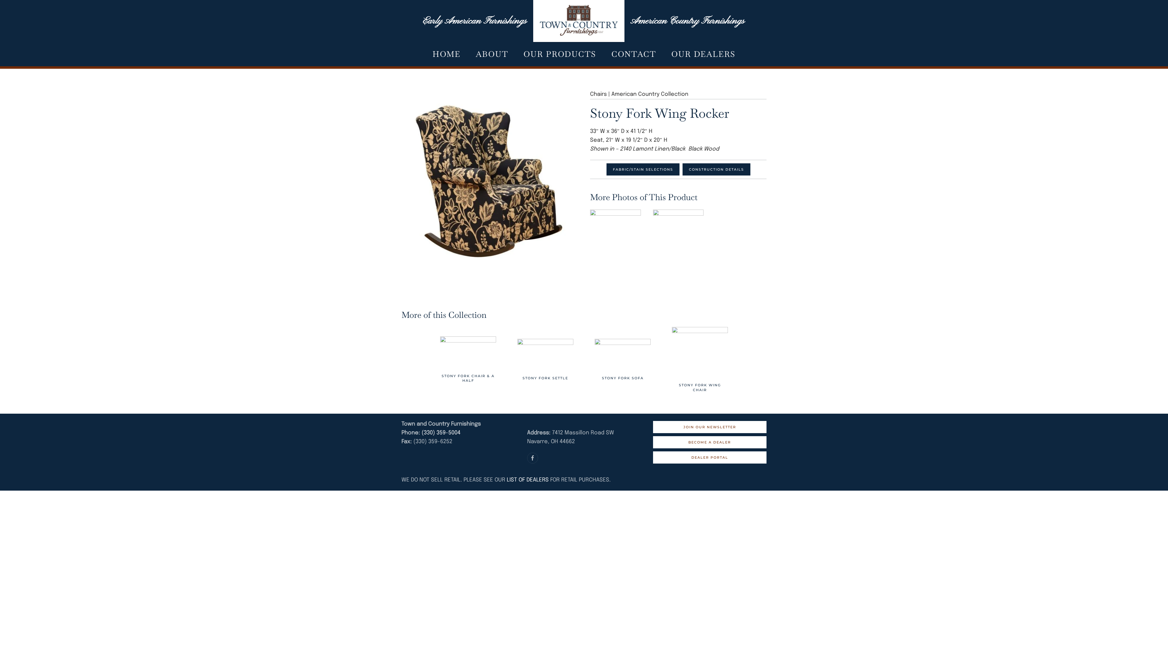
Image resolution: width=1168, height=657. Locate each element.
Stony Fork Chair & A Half (468, 378)
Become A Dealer (709, 442)
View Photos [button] (615, 226)
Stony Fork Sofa (623, 378)
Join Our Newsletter (709, 427)
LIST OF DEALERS (528, 480)
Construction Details (716, 169)
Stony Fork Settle (545, 378)
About (492, 54)
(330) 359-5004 (440, 433)
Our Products (559, 54)
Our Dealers (703, 54)
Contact (633, 54)
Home (447, 54)
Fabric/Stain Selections (643, 169)
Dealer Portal (709, 457)
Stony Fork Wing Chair (700, 387)
